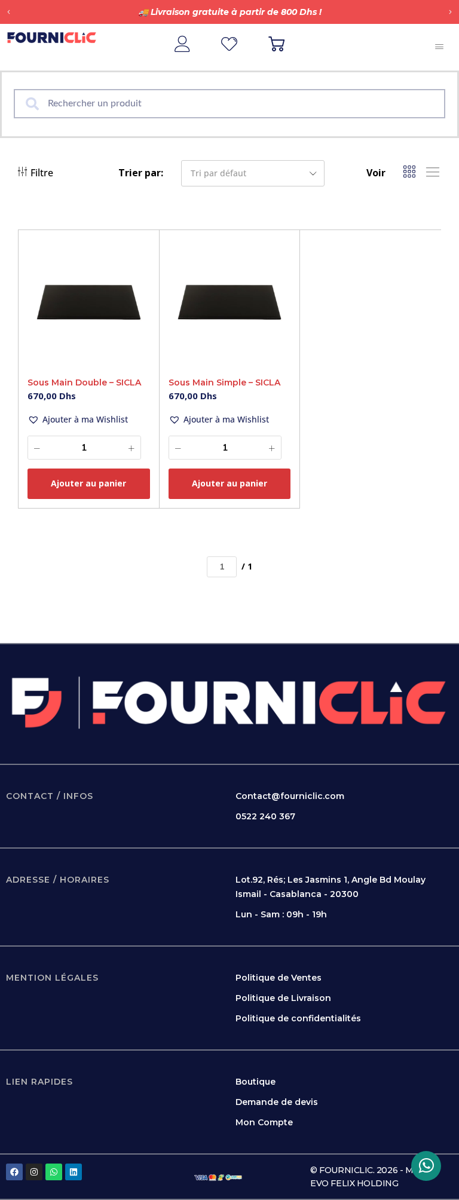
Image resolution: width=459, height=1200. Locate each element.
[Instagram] (34, 1172)
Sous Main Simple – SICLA (224, 382)
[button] (8, 12)
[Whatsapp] (53, 1172)
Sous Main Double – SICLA (84, 382)
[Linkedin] (73, 1172)
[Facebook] (14, 1172)
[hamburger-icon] (439, 47)
